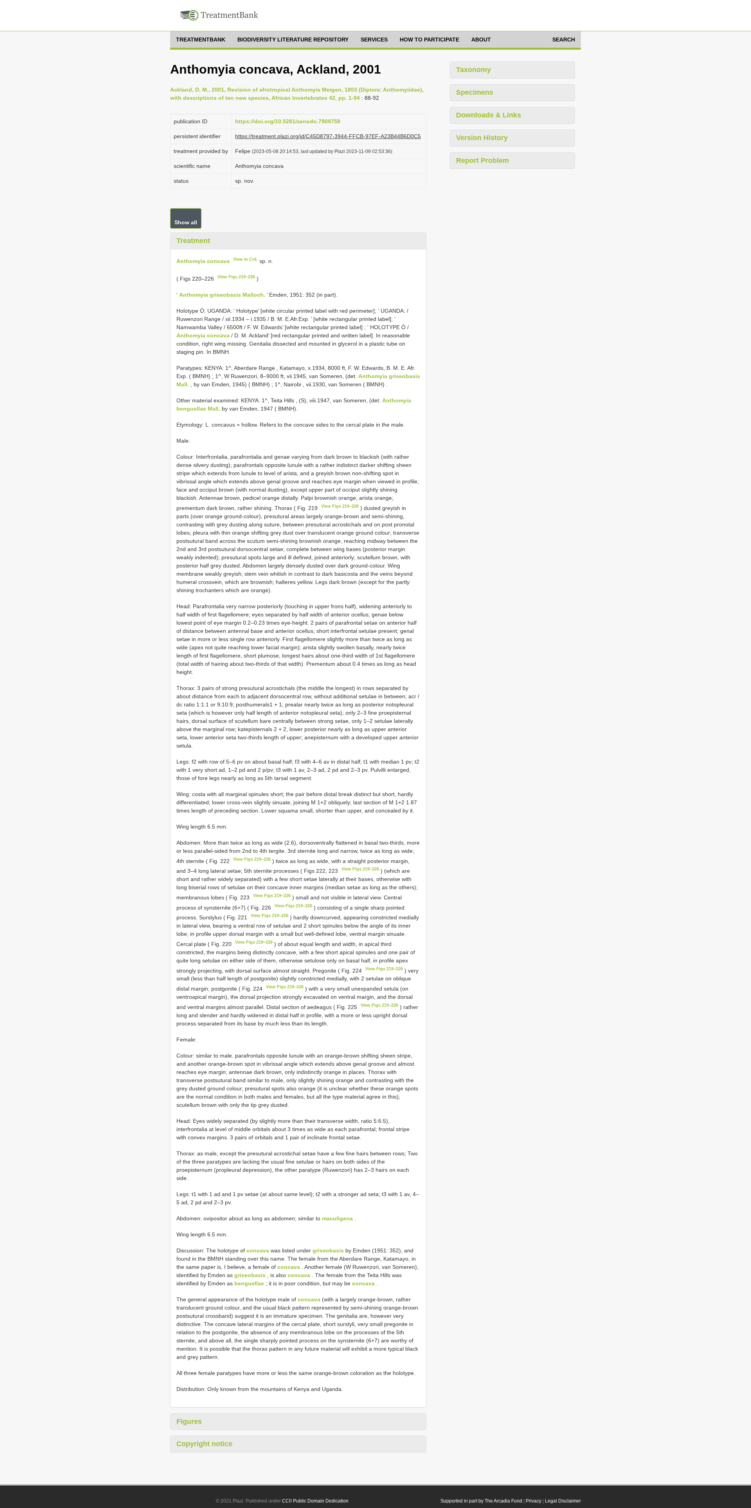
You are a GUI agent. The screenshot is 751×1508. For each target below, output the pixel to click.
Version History (482, 138)
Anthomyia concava (203, 261)
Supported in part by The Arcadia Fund (481, 1501)
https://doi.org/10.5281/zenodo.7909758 (287, 121)
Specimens (474, 92)
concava (257, 1250)
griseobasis (328, 1250)
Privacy (533, 1501)
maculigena (337, 1218)
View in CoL (245, 259)
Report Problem (482, 160)
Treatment (193, 241)
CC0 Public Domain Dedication (315, 1501)
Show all (185, 222)
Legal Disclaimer (563, 1501)
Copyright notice (204, 1444)
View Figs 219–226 (236, 276)
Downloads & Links (488, 115)
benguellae (249, 1283)
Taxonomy (473, 70)
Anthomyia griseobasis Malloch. (222, 295)
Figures (189, 1421)
